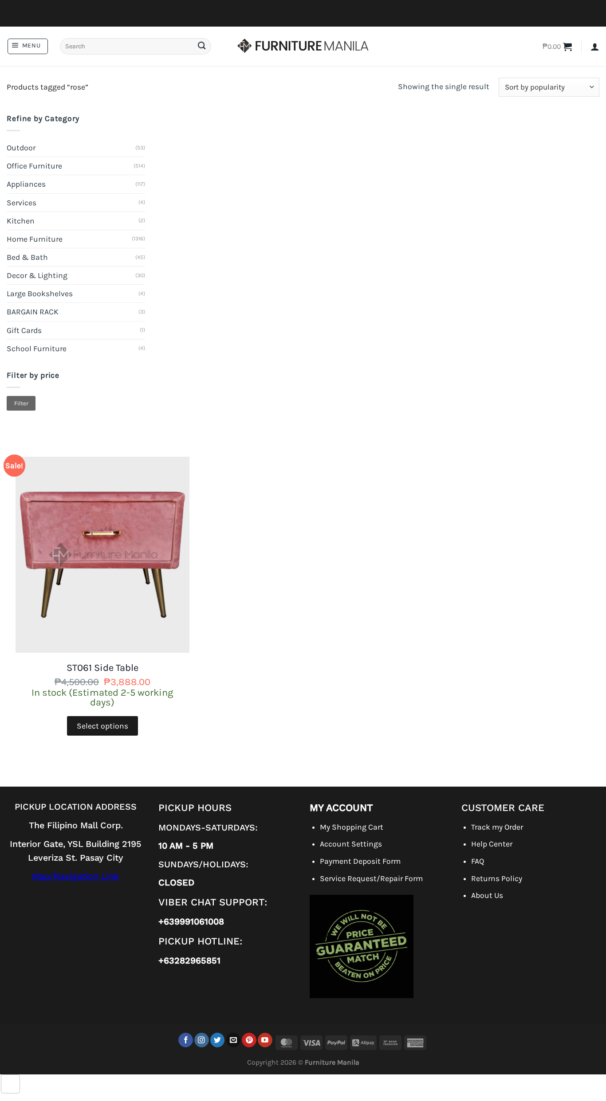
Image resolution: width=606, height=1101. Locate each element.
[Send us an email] (233, 1040)
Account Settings (351, 843)
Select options (102, 725)
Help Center (491, 843)
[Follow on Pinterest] (249, 1040)
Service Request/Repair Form (371, 878)
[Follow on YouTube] (265, 1040)
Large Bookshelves (40, 293)
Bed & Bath (27, 257)
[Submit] (201, 46)
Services (21, 202)
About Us (487, 895)
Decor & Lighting (37, 275)
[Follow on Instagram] (201, 1040)
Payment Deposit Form (360, 861)
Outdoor (21, 147)
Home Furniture (35, 239)
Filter (21, 403)
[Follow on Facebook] (185, 1040)
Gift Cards (24, 330)
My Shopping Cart (351, 827)
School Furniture (37, 348)
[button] (28, 46)
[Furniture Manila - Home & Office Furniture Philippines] (303, 47)
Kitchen (21, 220)
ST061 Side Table (102, 668)
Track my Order (497, 827)
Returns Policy (496, 878)
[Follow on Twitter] (217, 1040)
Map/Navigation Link (75, 876)
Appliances (26, 184)
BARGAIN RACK (33, 311)
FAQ (477, 861)
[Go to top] (10, 1083)
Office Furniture (34, 165)
